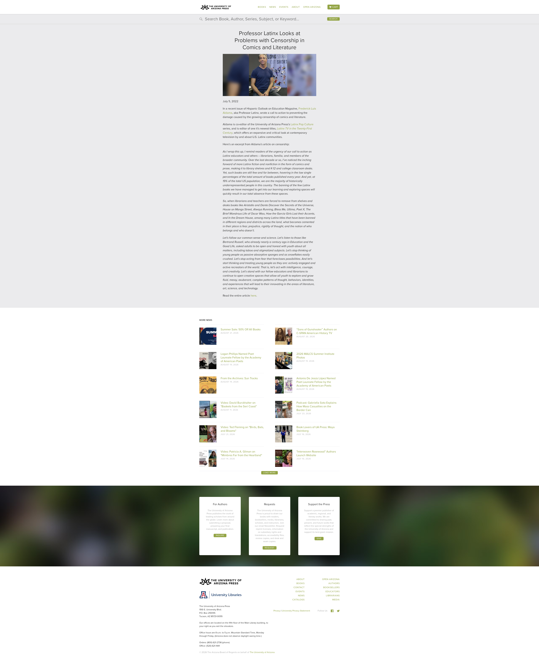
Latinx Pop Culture (302, 124)
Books (262, 7)
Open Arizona (312, 7)
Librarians (333, 595)
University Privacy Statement (296, 610)
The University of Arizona (262, 652)
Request (269, 547)
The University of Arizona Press (215, 7)
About (296, 7)
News (272, 7)
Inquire (220, 535)
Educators (333, 591)
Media (336, 599)
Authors (334, 583)
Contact (299, 587)
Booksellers (331, 587)
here (253, 295)
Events (283, 7)
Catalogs (298, 599)
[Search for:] (269, 19)
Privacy (276, 610)
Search (333, 18)
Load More (269, 472)
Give (319, 538)
